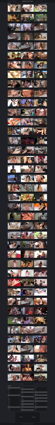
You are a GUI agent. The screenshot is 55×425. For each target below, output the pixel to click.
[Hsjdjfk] (14, 381)
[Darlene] (27, 116)
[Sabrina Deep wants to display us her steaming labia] (27, 286)
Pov (35, 396)
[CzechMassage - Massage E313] (27, 352)
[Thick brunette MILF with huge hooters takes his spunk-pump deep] (40, 258)
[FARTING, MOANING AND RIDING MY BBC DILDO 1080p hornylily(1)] (40, 50)
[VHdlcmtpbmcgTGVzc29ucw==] (40, 40)
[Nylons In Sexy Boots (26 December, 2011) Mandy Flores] (27, 248)
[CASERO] (40, 154)
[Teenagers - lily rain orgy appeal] (27, 173)
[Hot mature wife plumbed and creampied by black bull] (27, 21)
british (26, 202)
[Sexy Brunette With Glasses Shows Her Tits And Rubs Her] (27, 343)
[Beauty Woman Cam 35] (14, 125)
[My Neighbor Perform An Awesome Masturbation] (27, 78)
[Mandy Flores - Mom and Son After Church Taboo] (40, 305)
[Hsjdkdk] (40, 182)
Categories (14, 1)
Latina (22, 408)
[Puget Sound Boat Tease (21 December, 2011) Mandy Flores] (14, 182)
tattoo (42, 60)
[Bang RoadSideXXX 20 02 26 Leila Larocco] (14, 31)
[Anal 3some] (40, 163)
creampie (27, 221)
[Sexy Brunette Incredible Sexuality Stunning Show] (40, 211)
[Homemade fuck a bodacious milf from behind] (14, 12)
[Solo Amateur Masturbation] (27, 125)
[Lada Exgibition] (27, 192)
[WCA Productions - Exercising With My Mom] (27, 258)
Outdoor (36, 393)
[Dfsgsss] (40, 88)
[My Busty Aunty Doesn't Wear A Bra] (40, 248)
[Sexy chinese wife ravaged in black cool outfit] (14, 21)
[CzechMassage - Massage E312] (27, 305)
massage (29, 306)
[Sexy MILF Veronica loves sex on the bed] (27, 163)
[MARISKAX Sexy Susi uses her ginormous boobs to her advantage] (14, 211)
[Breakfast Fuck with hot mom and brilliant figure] (27, 315)
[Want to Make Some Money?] (40, 334)
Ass (8, 393)
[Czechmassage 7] (14, 40)
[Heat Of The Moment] (14, 371)
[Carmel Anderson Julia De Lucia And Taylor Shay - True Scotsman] (14, 88)
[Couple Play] (40, 173)
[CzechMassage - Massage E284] (27, 229)
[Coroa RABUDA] (14, 296)
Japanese (23, 405)
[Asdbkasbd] (14, 192)
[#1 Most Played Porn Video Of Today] (27, 59)
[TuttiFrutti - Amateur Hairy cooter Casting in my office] (40, 12)
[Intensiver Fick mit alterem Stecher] (14, 201)
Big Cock (9, 399)
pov (15, 325)
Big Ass (9, 398)
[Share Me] (27, 31)
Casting (9, 408)
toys (28, 79)
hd (39, 41)
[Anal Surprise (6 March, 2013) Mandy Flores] (40, 362)
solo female (42, 22)
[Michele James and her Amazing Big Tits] (14, 50)
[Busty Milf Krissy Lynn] (27, 182)
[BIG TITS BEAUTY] (40, 144)
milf (15, 22)
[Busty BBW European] (14, 352)
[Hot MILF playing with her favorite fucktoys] (27, 135)
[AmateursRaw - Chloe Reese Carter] (40, 201)
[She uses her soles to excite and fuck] (40, 135)
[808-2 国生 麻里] (27, 40)
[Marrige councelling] (40, 343)
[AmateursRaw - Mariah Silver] (14, 286)
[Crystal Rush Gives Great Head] (40, 315)
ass (13, 41)
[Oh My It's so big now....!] (27, 324)
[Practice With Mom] (27, 296)
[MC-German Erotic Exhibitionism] (40, 21)
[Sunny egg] (27, 220)
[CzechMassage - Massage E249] (27, 50)
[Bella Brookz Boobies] (40, 352)
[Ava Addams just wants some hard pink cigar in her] (40, 381)
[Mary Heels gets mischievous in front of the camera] (14, 267)
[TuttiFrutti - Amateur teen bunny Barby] (40, 229)
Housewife (23, 399)
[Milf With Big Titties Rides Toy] (40, 192)
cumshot (27, 117)
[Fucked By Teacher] (27, 362)
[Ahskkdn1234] (14, 59)
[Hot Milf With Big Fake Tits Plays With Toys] (27, 381)
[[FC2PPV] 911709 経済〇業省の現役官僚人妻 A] (14, 334)
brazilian (13, 221)
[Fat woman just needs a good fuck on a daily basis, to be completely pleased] (14, 97)
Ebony (22, 390)
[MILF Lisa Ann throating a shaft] (27, 267)
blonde (13, 344)
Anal (8, 390)
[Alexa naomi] (14, 315)
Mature (36, 387)
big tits (13, 117)
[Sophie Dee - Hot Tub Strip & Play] (40, 239)
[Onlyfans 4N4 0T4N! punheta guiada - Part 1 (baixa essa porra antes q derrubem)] (27, 144)
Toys (35, 405)
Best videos (10, 1)
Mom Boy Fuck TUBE (27, 1)
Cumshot (23, 387)
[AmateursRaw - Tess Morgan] (40, 324)
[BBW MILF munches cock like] (14, 116)
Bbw (8, 396)
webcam (28, 164)
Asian (8, 392)
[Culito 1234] (40, 286)
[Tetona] (14, 144)
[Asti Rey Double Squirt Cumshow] (27, 106)
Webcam (36, 408)
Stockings (36, 399)
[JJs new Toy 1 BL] (14, 343)
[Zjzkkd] (14, 220)
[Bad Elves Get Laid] (40, 69)
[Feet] (40, 125)
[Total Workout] (14, 173)
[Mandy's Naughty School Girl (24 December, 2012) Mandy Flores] (14, 135)
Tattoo (35, 402)
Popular (45, 3)
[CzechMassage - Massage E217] (40, 31)
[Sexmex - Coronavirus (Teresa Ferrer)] (40, 277)
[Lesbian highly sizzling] (40, 59)
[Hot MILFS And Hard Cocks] (27, 239)
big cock (26, 60)
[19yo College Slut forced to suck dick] (27, 97)
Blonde (9, 402)
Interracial (23, 402)
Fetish (22, 393)
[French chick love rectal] (14, 362)
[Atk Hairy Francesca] (27, 277)
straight (42, 41)
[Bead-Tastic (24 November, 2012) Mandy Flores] (14, 78)
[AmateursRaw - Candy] (14, 305)
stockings (29, 202)
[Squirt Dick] (40, 97)
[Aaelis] (27, 69)
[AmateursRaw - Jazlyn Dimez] (14, 69)
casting (42, 202)
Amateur (9, 389)
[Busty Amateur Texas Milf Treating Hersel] (14, 248)
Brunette (9, 405)
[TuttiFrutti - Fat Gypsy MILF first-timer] (14, 324)
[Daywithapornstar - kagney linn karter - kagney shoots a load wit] (40, 267)
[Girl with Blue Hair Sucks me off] (40, 220)
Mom (35, 390)
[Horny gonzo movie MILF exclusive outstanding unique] (40, 106)
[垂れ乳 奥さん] (14, 106)
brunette (40, 60)
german (39, 22)
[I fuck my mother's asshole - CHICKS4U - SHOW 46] (14, 229)
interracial (29, 22)
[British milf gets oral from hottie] (27, 201)
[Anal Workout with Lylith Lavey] (40, 116)
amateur (14, 22)
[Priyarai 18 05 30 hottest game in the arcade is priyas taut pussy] (27, 371)
